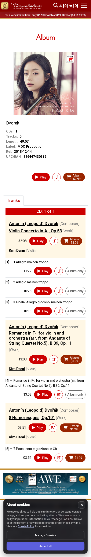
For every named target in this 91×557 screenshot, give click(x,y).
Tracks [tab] (13, 200)
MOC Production (30, 147)
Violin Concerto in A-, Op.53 (35, 230)
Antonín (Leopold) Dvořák (33, 223)
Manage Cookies (45, 535)
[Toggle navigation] (84, 5)
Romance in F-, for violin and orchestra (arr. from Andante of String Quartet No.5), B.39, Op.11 (40, 338)
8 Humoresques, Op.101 (32, 417)
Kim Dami (17, 250)
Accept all (45, 546)
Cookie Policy (26, 526)
